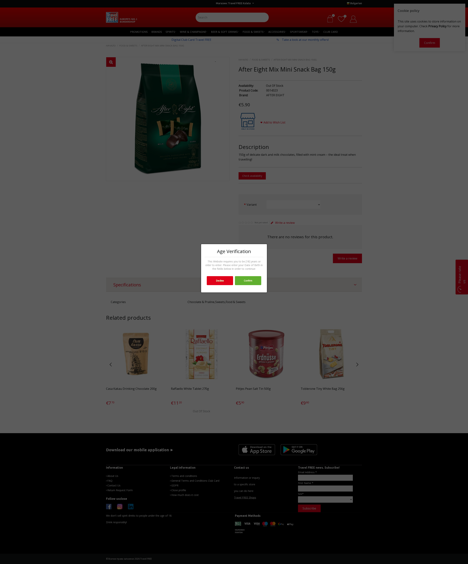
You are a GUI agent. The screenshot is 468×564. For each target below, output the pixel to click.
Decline (220, 280)
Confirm (248, 280)
